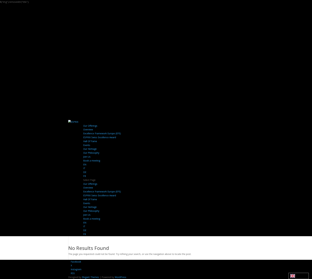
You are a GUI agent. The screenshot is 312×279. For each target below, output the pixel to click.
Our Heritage (90, 148)
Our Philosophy (91, 152)
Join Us (87, 156)
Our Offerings (90, 125)
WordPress (120, 277)
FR (84, 176)
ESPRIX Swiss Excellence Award (99, 137)
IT (84, 168)
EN (84, 164)
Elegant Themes (90, 277)
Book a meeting (91, 160)
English (298, 275)
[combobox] (298, 276)
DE (84, 172)
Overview (88, 129)
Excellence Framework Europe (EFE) (102, 133)
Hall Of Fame (90, 141)
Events (86, 145)
